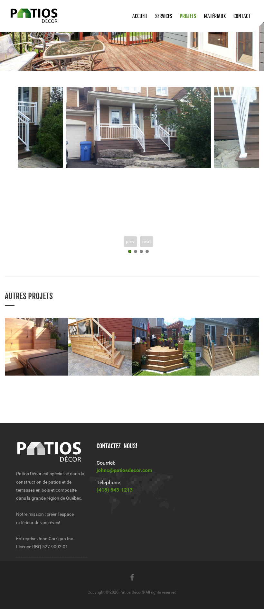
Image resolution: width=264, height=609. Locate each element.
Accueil (139, 16)
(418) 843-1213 (115, 490)
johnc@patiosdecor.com (124, 470)
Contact (241, 16)
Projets (188, 16)
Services (163, 16)
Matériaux (215, 16)
